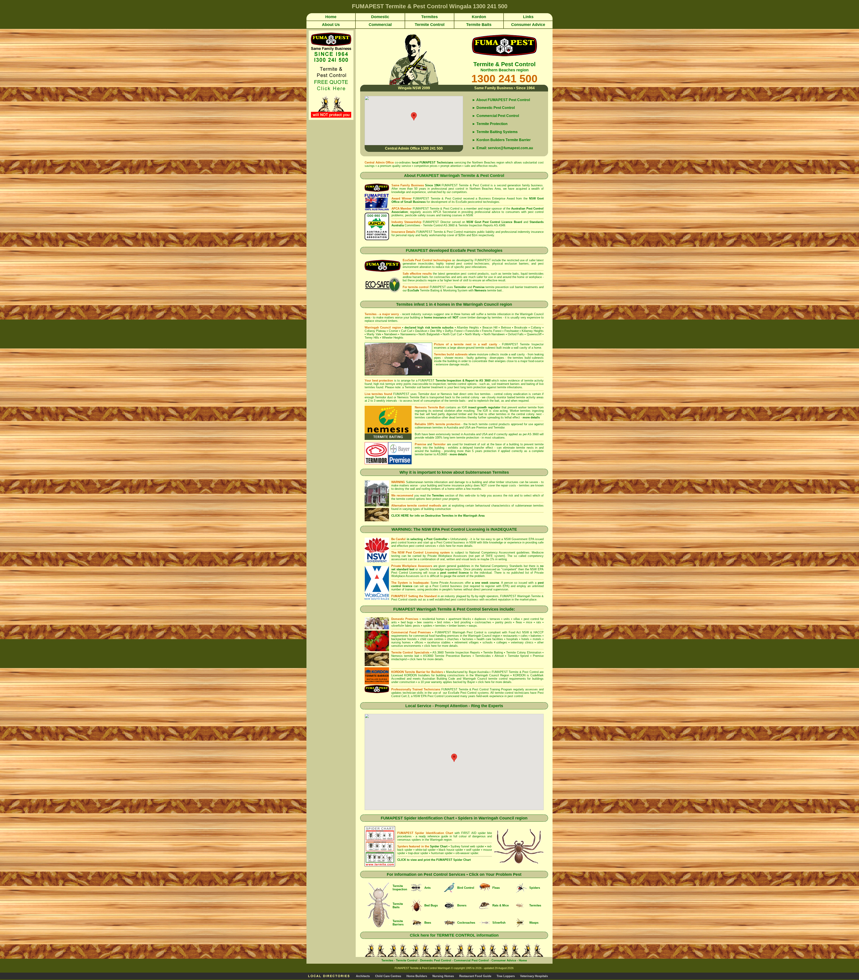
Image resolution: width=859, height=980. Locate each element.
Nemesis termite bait (405, 656)
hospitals (512, 639)
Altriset (499, 656)
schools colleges (495, 642)
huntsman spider (442, 853)
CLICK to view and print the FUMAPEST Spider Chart (434, 859)
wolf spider (473, 849)
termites (440, 625)
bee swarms (425, 622)
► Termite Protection (490, 124)
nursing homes (401, 642)
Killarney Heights (533, 331)
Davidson (421, 331)
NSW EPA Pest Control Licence (434, 696)
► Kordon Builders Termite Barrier (501, 140)
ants (394, 622)
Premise (481, 427)
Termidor (498, 427)
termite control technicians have (516, 692)
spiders (427, 625)
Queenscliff (534, 334)
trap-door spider (418, 853)
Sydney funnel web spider (467, 846)
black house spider (451, 849)
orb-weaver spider (466, 853)
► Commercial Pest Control (495, 116)
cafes (524, 635)
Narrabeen (390, 334)
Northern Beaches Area (485, 188)
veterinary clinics (522, 642)
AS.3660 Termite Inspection (450, 652)
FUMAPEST (427, 162)
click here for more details (455, 545)
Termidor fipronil (519, 656)
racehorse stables (439, 642)
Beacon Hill (490, 327)
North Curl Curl (452, 334)
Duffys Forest (454, 331)
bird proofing (462, 622)
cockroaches (483, 622)
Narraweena (408, 334)
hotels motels (531, 639)
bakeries (536, 635)
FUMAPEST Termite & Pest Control (465, 185)
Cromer (393, 331)
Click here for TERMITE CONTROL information (454, 935)
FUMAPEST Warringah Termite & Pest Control (460, 175)
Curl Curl (406, 331)
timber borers (457, 625)
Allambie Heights (468, 327)
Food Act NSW (519, 632)
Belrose (506, 327)
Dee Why (436, 331)
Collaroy (536, 327)
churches (453, 639)
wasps (473, 625)
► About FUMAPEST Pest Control (501, 100)
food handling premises (444, 635)
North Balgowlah (429, 334)
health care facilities (490, 639)
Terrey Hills (372, 337)
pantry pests (503, 622)
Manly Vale (374, 334)
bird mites (443, 622)
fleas (519, 622)
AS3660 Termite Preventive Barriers (447, 656)
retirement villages (467, 642)
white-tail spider (425, 849)
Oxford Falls (516, 334)
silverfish (397, 625)
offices (419, 642)
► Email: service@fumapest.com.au (502, 148)
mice (529, 622)
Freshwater (511, 331)
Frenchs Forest (492, 331)
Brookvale (520, 327)
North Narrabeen (494, 334)
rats (538, 622)
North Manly (473, 334)
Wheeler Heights (392, 337)
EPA (505, 586)
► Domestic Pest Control (493, 108)
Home (523, 960)
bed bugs (407, 622)
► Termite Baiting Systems (495, 132)
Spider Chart (438, 846)
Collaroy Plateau (375, 331)
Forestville (472, 331)
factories (467, 639)
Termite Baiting (493, 652)
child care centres (432, 639)
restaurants (510, 635)
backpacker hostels (404, 639)
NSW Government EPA (519, 539)
